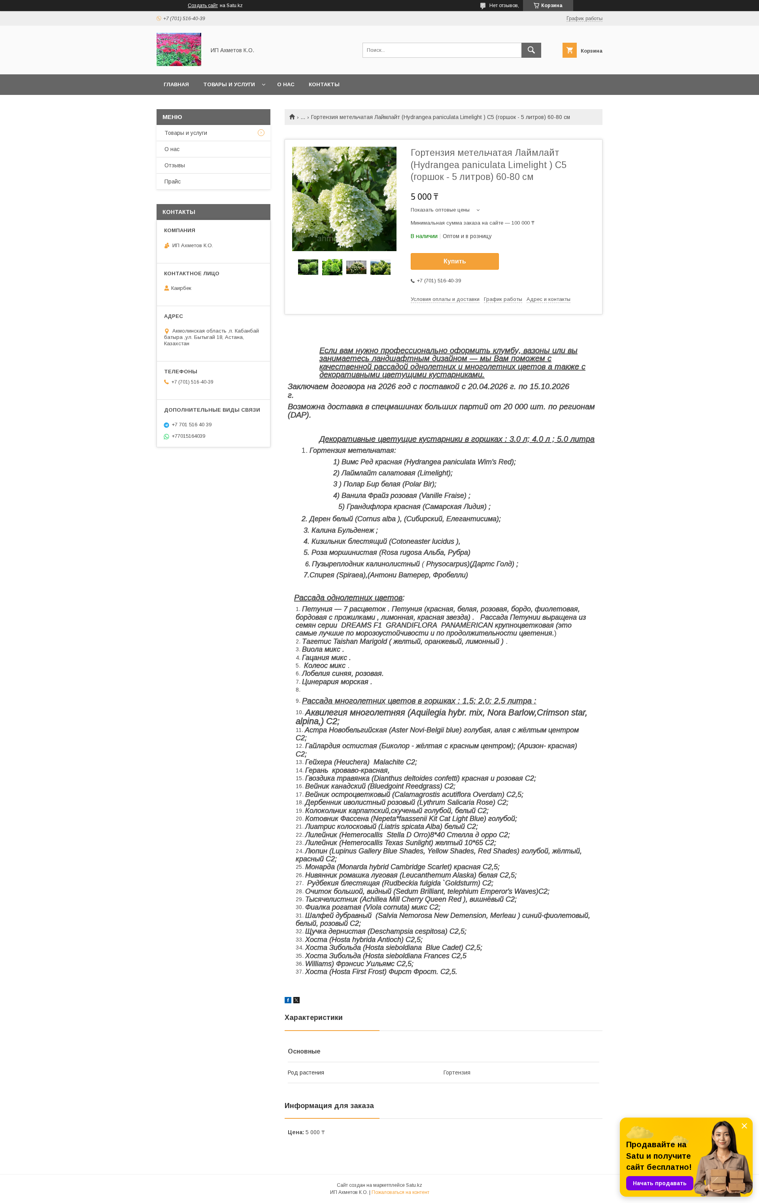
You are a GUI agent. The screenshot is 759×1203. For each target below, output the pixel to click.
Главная (176, 84)
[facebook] (288, 1001)
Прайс (172, 181)
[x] (296, 1001)
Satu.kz (414, 1185)
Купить (455, 261)
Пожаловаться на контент (400, 1192)
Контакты (324, 84)
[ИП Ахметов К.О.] (179, 64)
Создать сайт (203, 5)
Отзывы (174, 165)
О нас (286, 84)
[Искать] (531, 50)
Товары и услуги (229, 84)
